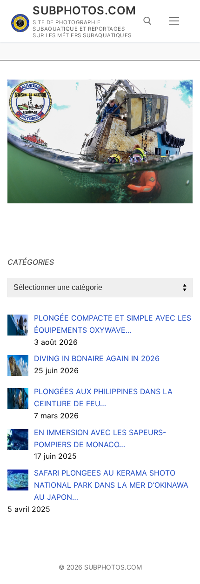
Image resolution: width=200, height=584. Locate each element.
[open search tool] (147, 21)
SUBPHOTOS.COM (84, 10)
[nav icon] (174, 21)
